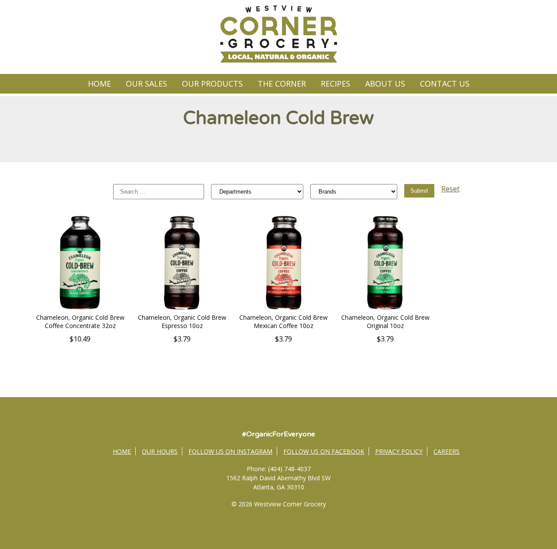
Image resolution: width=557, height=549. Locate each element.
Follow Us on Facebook (323, 451)
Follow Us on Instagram (230, 451)
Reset (450, 189)
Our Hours (160, 451)
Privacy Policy (399, 451)
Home (99, 83)
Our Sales (146, 83)
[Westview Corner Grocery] (278, 61)
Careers (446, 451)
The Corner (282, 83)
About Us (385, 83)
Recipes (335, 83)
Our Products (212, 83)
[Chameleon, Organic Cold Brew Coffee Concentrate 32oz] (80, 308)
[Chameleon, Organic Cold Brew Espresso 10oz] (182, 308)
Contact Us (445, 83)
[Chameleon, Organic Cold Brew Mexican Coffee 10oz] (283, 308)
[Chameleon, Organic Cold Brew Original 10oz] (385, 308)
